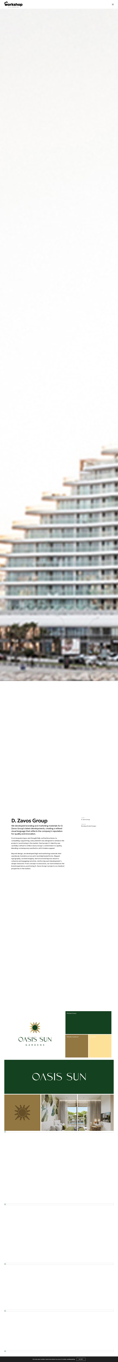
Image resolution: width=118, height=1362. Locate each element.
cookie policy (71, 1359)
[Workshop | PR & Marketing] (13, 4)
